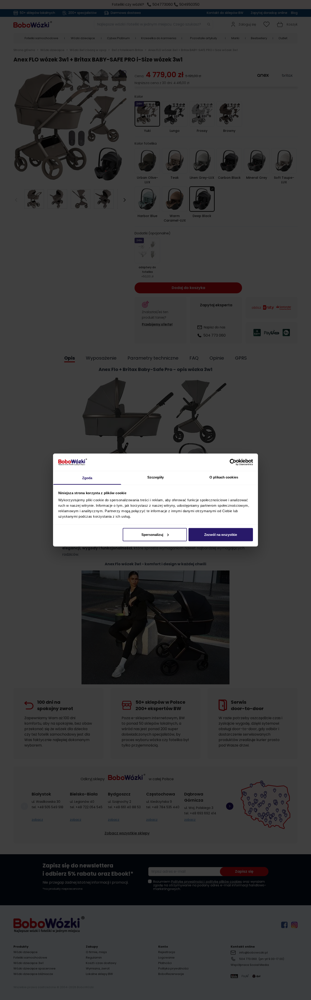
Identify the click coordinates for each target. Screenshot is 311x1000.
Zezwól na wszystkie (220, 534)
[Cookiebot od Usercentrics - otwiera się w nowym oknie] (233, 462)
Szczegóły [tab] (155, 477)
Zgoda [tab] (87, 478)
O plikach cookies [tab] (223, 477)
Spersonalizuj (152, 534)
